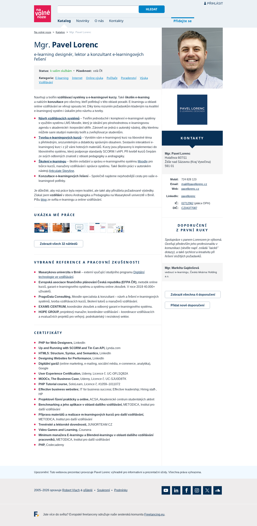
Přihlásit (215, 3)
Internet (77, 78)
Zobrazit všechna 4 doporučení (193, 294)
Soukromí (103, 490)
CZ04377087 (189, 207)
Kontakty (116, 20)
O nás (99, 20)
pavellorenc (188, 196)
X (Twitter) (207, 490)
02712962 (187, 203)
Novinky (82, 20)
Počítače (112, 78)
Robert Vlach (71, 490)
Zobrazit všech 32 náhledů (59, 243)
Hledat (151, 9)
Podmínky (121, 490)
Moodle (143, 161)
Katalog (64, 20)
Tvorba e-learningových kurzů (60, 137)
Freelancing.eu (38, 513)
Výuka (144, 78)
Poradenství (128, 78)
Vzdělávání (46, 82)
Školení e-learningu (52, 161)
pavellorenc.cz (190, 188)
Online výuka (94, 78)
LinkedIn (176, 490)
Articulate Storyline (61, 170)
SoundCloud (217, 490)
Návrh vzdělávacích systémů (59, 118)
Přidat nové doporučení (187, 305)
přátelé (88, 490)
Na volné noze (42, 32)
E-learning (61, 78)
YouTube (166, 490)
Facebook (186, 490)
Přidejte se (182, 21)
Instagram (197, 490)
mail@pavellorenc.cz (194, 184)
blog (44, 199)
